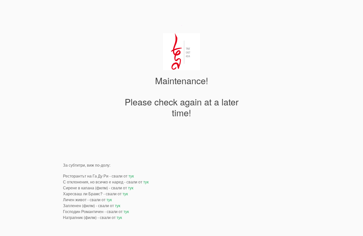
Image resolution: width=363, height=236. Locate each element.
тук (131, 176)
